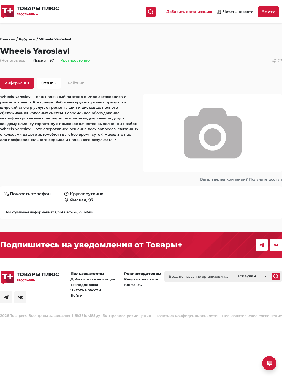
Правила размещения (130, 316)
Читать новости (85, 290)
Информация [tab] (17, 83)
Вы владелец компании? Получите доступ (241, 179)
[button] (38, 14)
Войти (268, 11)
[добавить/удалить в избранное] (280, 61)
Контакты (133, 284)
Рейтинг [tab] (76, 83)
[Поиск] (151, 12)
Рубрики (27, 39)
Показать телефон (30, 193)
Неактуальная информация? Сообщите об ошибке (48, 212)
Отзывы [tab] (48, 83)
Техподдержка (84, 284)
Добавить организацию (93, 279)
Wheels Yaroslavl (55, 39)
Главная (7, 39)
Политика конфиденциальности (186, 316)
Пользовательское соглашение (252, 316)
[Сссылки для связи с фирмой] (274, 61)
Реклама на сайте (141, 279)
